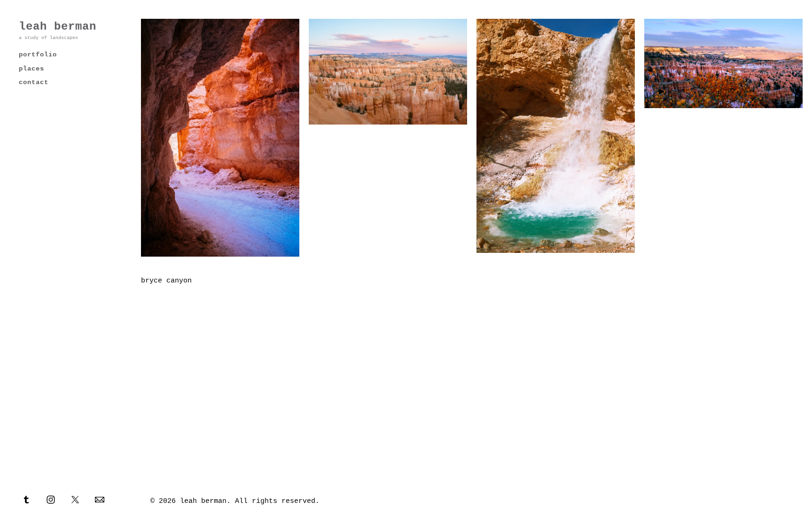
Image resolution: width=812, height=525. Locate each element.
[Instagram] (50, 499)
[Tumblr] (26, 499)
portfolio (38, 54)
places (31, 68)
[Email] (99, 499)
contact (33, 82)
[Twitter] (75, 499)
